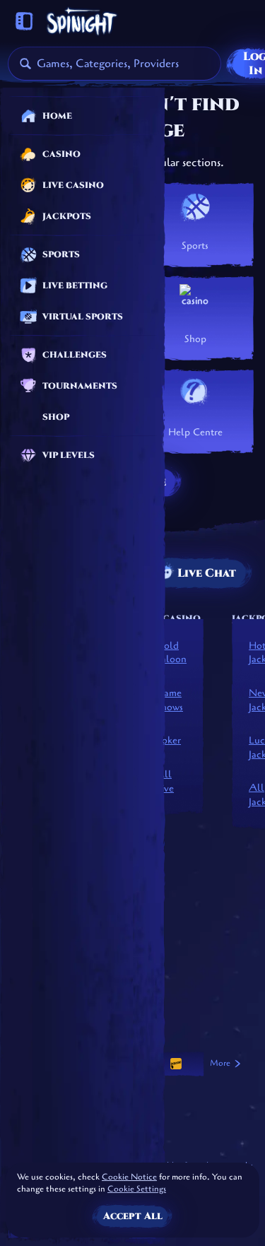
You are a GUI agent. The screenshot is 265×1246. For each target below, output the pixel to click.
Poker (168, 740)
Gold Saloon (171, 652)
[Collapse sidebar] (24, 21)
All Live (165, 781)
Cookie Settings (136, 1189)
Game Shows (169, 700)
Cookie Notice (129, 1176)
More (220, 1063)
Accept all (133, 1216)
